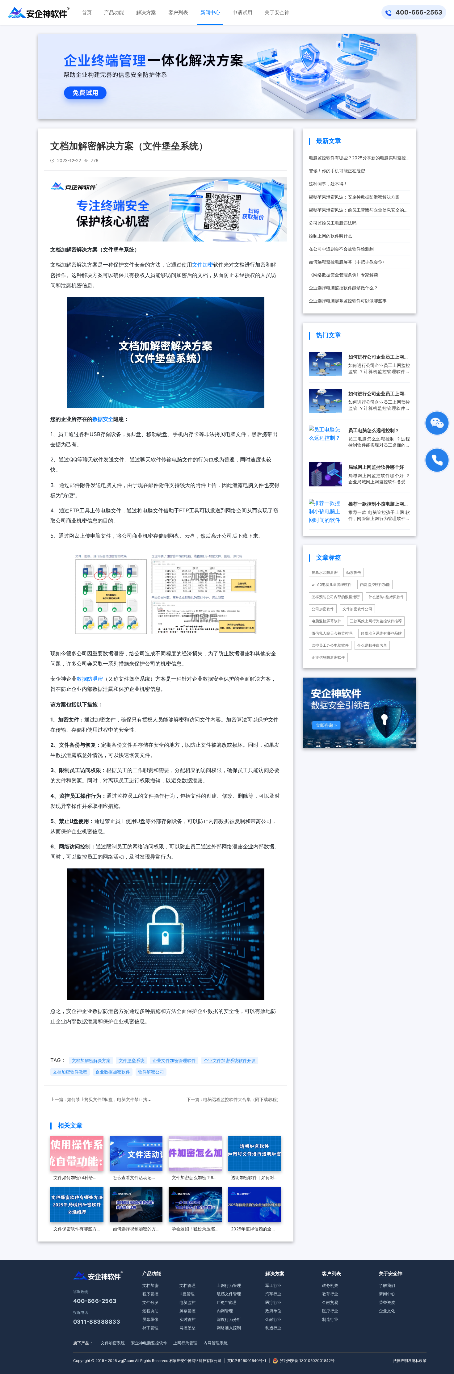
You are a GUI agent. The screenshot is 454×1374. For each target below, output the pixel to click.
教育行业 (330, 1293)
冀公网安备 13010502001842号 (307, 1360)
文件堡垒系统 (132, 1060)
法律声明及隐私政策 (410, 1360)
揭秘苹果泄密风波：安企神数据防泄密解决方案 (354, 197)
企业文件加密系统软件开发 (230, 1060)
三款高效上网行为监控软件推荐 (376, 621)
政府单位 (273, 1310)
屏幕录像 (150, 1319)
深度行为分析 (229, 1319)
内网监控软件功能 (375, 584)
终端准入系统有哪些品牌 (381, 633)
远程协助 (150, 1310)
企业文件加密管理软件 (174, 1060)
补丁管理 (150, 1327)
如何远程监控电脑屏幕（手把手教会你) (346, 261)
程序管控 (150, 1293)
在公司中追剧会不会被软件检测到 (341, 248)
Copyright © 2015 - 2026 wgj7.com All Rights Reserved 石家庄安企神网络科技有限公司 (147, 1360)
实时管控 (187, 1319)
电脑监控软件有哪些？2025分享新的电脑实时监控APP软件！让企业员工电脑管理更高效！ (357, 159)
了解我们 (387, 1285)
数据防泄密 (90, 679)
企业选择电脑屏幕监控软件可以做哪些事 (348, 300)
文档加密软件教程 (70, 1071)
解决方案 (274, 1273)
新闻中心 (387, 1293)
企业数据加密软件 (112, 1071)
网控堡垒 (187, 1327)
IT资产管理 (226, 1302)
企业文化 (387, 1310)
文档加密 (150, 1285)
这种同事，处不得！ (328, 183)
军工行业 (273, 1285)
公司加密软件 (323, 609)
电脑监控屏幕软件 (326, 621)
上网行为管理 (229, 1285)
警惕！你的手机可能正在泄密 (337, 170)
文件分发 (150, 1302)
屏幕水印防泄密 (325, 572)
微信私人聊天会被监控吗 (332, 633)
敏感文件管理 (229, 1293)
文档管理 (187, 1285)
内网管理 (225, 1310)
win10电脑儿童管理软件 (331, 584)
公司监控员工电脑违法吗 (332, 222)
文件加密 (202, 265)
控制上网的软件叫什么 (330, 235)
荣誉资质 (387, 1302)
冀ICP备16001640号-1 (246, 1360)
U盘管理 (187, 1293)
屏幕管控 (187, 1310)
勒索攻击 (353, 572)
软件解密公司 (151, 1071)
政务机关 (330, 1285)
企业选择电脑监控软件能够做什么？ (343, 287)
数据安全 (102, 419)
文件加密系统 (113, 1342)
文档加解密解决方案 (91, 1060)
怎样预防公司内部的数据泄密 (336, 597)
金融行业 (273, 1319)
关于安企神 (391, 1273)
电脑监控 (187, 1302)
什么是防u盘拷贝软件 (386, 597)
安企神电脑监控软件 (149, 1342)
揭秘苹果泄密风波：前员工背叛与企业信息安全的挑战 (358, 211)
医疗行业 (273, 1302)
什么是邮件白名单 (372, 645)
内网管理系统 (216, 1342)
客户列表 (331, 1273)
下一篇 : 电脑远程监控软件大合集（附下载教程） (234, 1099)
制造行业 (273, 1327)
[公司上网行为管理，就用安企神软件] (165, 209)
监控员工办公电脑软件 (330, 645)
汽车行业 (273, 1293)
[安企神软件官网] (38, 12)
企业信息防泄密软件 (328, 657)
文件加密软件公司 (357, 609)
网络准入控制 (229, 1327)
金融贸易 (330, 1302)
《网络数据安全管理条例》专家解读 (343, 274)
